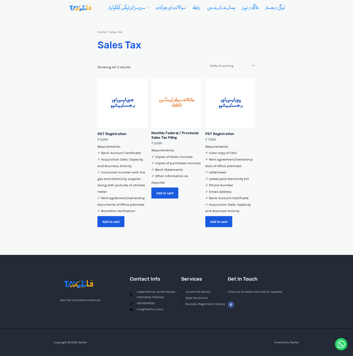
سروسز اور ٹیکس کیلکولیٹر (126, 7)
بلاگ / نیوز (250, 7)
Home (101, 32)
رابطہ (196, 7)
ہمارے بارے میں (221, 7)
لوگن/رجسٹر (275, 7)
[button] (128, 7)
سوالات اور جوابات (170, 7)
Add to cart (111, 222)
